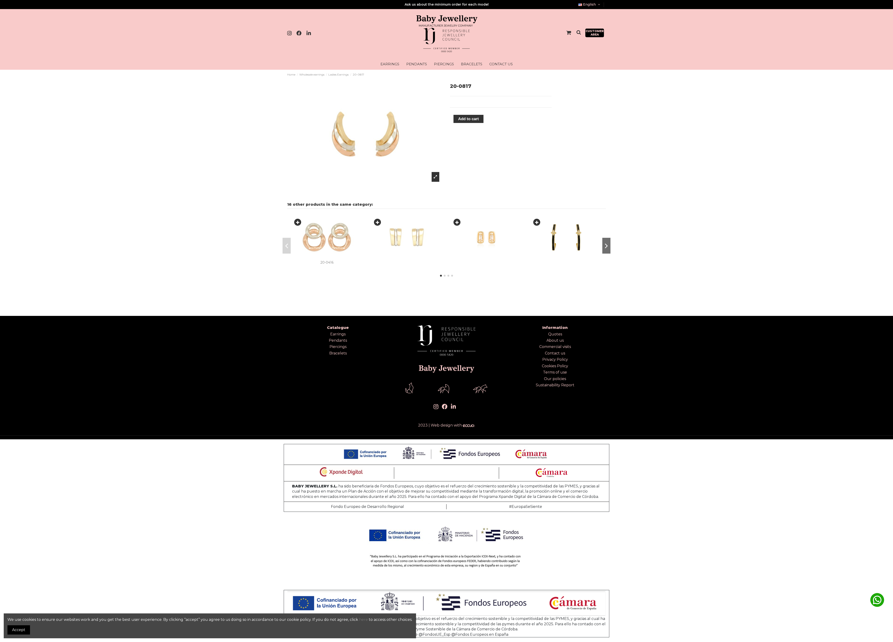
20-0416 (326, 262)
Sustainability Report (555, 385)
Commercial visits (555, 346)
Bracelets (338, 353)
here (363, 619)
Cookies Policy (555, 366)
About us (555, 340)
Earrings (338, 334)
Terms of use (555, 372)
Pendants (338, 340)
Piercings (338, 346)
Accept (18, 630)
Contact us (555, 353)
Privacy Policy (555, 359)
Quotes (555, 334)
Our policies (555, 379)
